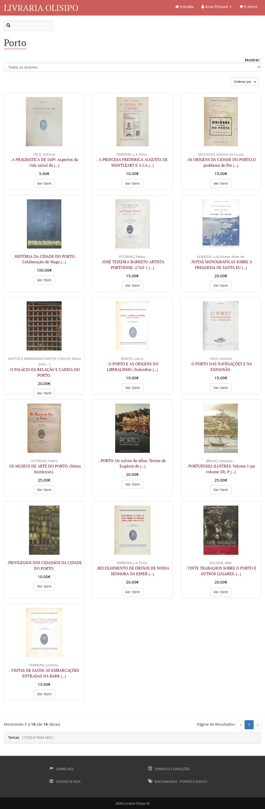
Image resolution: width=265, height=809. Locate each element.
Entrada (186, 6)
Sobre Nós (64, 769)
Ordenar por (244, 81)
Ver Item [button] (44, 183)
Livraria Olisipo (41, 7)
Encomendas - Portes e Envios (180, 781)
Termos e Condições (172, 769)
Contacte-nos (67, 781)
